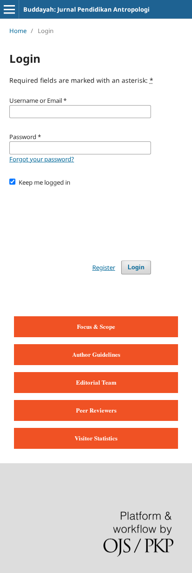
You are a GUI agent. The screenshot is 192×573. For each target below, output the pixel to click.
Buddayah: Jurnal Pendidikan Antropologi (86, 9)
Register (103, 267)
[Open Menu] (9, 9)
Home (18, 31)
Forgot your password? (41, 159)
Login (136, 267)
